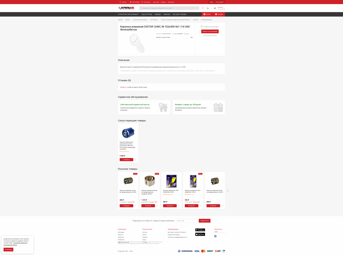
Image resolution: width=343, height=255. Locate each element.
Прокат (144, 235)
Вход (211, 2)
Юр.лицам (147, 2)
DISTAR (186, 34)
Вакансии (121, 237)
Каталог (144, 232)
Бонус (208, 14)
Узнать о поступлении (210, 31)
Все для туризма (179, 14)
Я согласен (8, 249)
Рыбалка (166, 14)
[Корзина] (215, 8)
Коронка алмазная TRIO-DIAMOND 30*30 (171, 191)
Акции (220, 14)
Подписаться (205, 220)
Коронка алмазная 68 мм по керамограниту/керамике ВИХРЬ (149, 192)
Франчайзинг (136, 2)
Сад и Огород (146, 14)
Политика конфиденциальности (177, 237)
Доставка (156, 2)
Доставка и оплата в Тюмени (177, 232)
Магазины (171, 2)
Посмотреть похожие (210, 35)
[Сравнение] (208, 8)
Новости (120, 235)
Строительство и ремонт (128, 14)
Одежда (158, 14)
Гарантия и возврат (174, 235)
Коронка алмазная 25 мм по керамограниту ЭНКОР (128, 191)
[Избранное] (203, 8)
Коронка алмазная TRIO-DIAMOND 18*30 (193, 191)
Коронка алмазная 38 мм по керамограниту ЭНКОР (215, 191)
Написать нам (218, 230)
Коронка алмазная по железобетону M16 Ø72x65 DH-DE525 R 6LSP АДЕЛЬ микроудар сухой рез (127, 145)
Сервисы (163, 2)
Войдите (123, 87)
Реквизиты (121, 239)
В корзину (126, 159)
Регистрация (219, 2)
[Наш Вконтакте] (215, 236)
